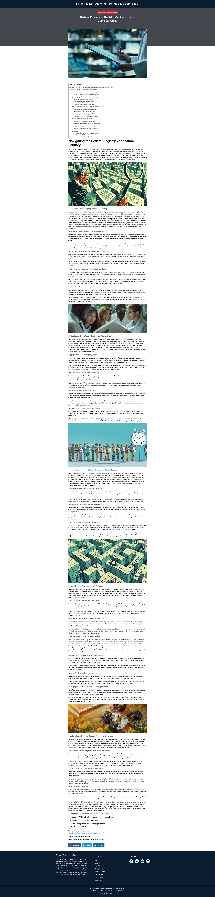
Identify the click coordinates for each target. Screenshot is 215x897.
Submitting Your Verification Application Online (84, 104)
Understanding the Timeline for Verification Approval (86, 116)
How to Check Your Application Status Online (84, 114)
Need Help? (75, 131)
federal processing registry (107, 4)
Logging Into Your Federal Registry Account (84, 99)
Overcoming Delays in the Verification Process (84, 111)
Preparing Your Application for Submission (83, 96)
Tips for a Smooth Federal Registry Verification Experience (86, 125)
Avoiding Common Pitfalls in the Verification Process (86, 128)
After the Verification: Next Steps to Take (82, 118)
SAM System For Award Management (107, 12)
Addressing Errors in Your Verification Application (85, 108)
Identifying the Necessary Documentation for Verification (87, 92)
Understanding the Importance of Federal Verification (86, 91)
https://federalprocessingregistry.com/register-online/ (86, 833)
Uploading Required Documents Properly (83, 102)
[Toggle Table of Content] (111, 85)
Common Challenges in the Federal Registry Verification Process (88, 106)
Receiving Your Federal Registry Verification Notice (85, 120)
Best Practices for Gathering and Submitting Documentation (87, 126)
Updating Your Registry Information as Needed (84, 121)
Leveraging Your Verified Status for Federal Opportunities (87, 123)
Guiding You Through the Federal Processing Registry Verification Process (91, 87)
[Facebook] (131, 861)
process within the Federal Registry (94, 473)
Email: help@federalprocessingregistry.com (85, 136)
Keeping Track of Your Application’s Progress (83, 113)
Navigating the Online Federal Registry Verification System (86, 97)
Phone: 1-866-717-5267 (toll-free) (82, 134)
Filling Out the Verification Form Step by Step (84, 101)
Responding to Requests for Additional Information (85, 109)
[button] (74, 845)
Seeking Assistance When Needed (82, 130)
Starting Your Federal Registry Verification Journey (84, 89)
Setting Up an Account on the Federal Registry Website (86, 94)
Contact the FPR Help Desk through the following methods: (87, 133)
